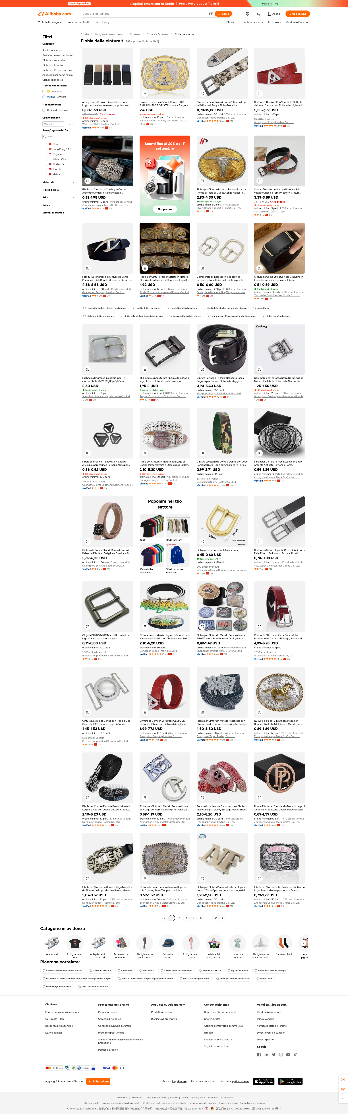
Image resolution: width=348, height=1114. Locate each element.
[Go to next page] (222, 918)
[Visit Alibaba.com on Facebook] (259, 1054)
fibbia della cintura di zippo (272, 970)
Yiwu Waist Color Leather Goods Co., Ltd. (277, 295)
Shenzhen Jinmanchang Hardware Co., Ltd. (106, 396)
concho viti (126, 970)
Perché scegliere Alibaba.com (62, 1012)
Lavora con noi (53, 1032)
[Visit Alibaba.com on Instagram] (281, 1054)
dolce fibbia (263, 308)
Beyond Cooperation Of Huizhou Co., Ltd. (163, 396)
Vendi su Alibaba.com (269, 1012)
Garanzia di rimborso (109, 1018)
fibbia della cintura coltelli (95, 986)
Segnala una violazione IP (218, 1039)
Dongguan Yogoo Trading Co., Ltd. (216, 117)
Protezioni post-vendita (111, 1032)
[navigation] (58, 476)
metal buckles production (196, 978)
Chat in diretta (212, 1018)
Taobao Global (189, 1097)
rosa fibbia (148, 970)
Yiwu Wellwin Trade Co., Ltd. (269, 211)
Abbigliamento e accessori (109, 34)
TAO (202, 1097)
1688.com (136, 1097)
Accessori (135, 34)
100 (215, 918)
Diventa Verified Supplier (271, 1032)
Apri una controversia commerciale (224, 1025)
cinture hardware (212, 970)
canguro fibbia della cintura (187, 316)
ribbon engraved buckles (58, 986)
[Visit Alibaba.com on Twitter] (274, 1054)
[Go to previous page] (164, 918)
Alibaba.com (241, 1081)
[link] (343, 1079)
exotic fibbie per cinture (149, 308)
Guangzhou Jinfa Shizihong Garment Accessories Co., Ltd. (107, 484)
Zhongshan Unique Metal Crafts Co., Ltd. (105, 205)
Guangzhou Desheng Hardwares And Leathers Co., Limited (279, 396)
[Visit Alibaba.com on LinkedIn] (266, 1054)
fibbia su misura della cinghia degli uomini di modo (147, 978)
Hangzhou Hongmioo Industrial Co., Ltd (219, 393)
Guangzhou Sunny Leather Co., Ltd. (274, 122)
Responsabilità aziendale (59, 1025)
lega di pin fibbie (239, 970)
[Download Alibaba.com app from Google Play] (290, 1081)
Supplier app (179, 1081)
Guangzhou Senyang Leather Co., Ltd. (103, 292)
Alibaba (85, 34)
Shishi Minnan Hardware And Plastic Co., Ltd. (164, 292)
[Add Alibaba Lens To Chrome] (98, 1081)
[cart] (259, 14)
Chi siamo (51, 1004)
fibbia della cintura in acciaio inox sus (144, 316)
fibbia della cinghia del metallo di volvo (226, 308)
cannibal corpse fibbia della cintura (64, 970)
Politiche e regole (108, 1049)
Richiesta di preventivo (164, 1018)
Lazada (174, 1097)
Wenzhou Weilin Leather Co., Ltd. (100, 124)
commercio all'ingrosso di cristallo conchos (234, 316)
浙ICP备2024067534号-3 (266, 1108)
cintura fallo (266, 978)
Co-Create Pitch (54, 1018)
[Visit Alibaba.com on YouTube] (288, 1054)
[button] (211, 14)
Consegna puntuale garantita (114, 1025)
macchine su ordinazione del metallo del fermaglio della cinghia (78, 978)
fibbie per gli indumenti (278, 316)
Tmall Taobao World (156, 1097)
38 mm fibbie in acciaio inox (178, 970)
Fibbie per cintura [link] (184, 34)
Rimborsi (209, 1032)
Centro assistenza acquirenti (220, 1012)
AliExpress (122, 1097)
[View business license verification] (206, 1108)
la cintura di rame (102, 970)
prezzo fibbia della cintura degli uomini (106, 308)
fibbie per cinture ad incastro (235, 978)
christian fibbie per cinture (100, 316)
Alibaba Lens (63, 1081)
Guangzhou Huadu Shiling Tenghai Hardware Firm (222, 292)
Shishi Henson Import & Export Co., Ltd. (219, 207)
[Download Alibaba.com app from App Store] (264, 1081)
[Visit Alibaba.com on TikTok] (295, 1054)
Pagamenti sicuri (107, 1012)
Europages (227, 1097)
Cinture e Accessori (158, 34)
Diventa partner (266, 1039)
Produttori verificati (162, 1012)
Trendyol (213, 1097)
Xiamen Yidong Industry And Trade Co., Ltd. (164, 120)
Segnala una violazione (216, 1046)
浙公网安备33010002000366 (233, 1108)
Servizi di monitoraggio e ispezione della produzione (120, 1041)
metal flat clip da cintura (184, 308)
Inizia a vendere (265, 1018)
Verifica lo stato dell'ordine (272, 1025)
